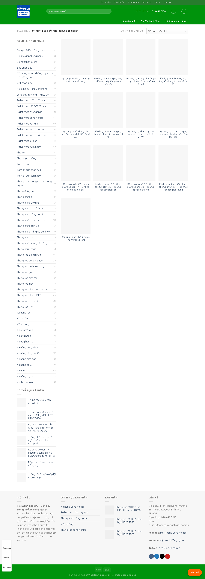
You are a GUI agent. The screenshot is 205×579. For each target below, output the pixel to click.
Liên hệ (167, 2)
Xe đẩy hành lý (25, 341)
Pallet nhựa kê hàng (28, 123)
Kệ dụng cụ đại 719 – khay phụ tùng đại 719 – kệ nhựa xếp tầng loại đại (75, 187)
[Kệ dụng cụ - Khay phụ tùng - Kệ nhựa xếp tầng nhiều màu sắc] (108, 57)
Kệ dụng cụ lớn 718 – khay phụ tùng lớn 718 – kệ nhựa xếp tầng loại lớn (108, 187)
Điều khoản (119, 2)
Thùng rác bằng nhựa (29, 254)
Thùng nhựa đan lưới (28, 225)
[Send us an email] (180, 2)
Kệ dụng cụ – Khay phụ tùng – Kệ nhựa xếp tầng (76, 80)
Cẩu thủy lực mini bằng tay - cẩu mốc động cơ (35, 75)
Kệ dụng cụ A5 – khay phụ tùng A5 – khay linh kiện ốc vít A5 (173, 81)
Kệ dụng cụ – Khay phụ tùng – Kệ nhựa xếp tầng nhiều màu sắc (108, 81)
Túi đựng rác (23, 312)
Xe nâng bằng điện (27, 347)
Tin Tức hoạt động (150, 21)
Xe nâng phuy (24, 364)
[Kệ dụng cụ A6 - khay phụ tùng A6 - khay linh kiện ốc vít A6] (75, 110)
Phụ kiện (21, 152)
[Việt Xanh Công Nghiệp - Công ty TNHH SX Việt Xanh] (29, 11)
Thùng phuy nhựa (26, 249)
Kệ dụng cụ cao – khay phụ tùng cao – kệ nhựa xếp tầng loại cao (173, 134)
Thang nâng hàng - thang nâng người (34, 183)
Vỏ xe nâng (23, 324)
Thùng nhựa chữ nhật (28, 202)
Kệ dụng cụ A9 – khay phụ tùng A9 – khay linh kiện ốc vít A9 (140, 134)
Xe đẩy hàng (24, 335)
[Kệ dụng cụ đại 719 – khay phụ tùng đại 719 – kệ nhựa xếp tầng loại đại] (75, 163)
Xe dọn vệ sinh (25, 330)
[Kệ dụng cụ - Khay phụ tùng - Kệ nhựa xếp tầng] (75, 57)
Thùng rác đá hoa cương (30, 266)
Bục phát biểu (24, 67)
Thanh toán (133, 2)
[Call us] (183, 2)
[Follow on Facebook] (174, 2)
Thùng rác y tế (25, 306)
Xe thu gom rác (25, 382)
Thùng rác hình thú (27, 277)
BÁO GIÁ (195, 572)
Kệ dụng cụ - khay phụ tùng (32, 88)
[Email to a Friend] (162, 556)
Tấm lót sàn (23, 164)
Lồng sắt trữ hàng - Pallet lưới (33, 94)
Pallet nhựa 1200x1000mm (31, 106)
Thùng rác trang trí (27, 301)
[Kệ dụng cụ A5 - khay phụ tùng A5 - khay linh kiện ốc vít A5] (173, 57)
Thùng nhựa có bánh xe (30, 208)
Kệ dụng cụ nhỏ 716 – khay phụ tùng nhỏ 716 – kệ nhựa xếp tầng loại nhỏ (140, 187)
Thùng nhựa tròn (26, 237)
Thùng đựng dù (25, 191)
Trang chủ (105, 2)
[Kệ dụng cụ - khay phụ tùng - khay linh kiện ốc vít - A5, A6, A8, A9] (140, 57)
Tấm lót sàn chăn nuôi (29, 169)
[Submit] (108, 11)
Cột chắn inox (24, 82)
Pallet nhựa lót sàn (27, 140)
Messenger (7, 567)
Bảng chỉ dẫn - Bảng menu (31, 50)
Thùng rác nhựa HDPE (29, 295)
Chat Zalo (7, 558)
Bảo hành (146, 2)
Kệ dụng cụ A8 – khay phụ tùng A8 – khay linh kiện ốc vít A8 (108, 134)
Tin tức (158, 2)
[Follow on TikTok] (177, 2)
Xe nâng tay (23, 370)
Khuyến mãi (129, 21)
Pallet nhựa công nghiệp (30, 117)
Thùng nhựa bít (25, 196)
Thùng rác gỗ (24, 272)
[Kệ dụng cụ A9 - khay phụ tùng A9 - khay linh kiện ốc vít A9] (140, 110)
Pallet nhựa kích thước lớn (31, 129)
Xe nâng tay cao (26, 376)
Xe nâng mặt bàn (26, 358)
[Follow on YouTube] (186, 2)
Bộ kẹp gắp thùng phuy (30, 55)
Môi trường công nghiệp (173, 532)
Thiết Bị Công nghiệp (168, 547)
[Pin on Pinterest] (167, 556)
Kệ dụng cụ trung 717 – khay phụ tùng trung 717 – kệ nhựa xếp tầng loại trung (173, 187)
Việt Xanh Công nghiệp (172, 540)
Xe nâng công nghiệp (29, 353)
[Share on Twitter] (156, 556)
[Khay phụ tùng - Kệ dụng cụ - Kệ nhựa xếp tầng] (75, 216)
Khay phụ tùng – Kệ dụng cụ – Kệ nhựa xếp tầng (76, 238)
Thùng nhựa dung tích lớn (31, 220)
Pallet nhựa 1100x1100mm (31, 100)
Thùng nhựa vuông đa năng (32, 243)
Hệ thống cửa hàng (176, 21)
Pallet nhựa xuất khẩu (29, 146)
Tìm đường (7, 548)
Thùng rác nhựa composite (32, 289)
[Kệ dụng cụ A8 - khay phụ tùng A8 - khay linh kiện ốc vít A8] (108, 110)
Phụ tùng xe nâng (26, 158)
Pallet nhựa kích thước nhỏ (31, 135)
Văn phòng (23, 318)
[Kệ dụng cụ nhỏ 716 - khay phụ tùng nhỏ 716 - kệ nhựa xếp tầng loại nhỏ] (140, 163)
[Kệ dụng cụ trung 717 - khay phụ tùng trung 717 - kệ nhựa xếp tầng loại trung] (173, 163)
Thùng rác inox (25, 283)
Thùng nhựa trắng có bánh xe (33, 231)
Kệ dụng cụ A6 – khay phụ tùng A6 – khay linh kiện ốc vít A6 (75, 134)
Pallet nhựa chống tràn (29, 111)
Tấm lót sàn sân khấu (29, 175)
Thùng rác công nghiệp (30, 260)
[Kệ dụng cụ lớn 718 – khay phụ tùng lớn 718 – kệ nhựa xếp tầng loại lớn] (108, 163)
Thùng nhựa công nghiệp (30, 214)
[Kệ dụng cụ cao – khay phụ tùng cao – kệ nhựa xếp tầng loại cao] (173, 110)
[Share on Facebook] (151, 556)
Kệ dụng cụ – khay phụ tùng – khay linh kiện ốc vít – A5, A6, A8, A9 (140, 81)
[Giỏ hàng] (183, 11)
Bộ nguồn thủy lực (27, 61)
